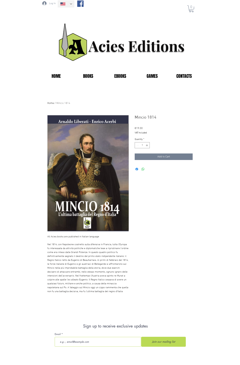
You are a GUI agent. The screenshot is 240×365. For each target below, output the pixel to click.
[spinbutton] (142, 145)
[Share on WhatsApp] (143, 169)
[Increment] (147, 145)
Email (58, 334)
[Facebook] (80, 3)
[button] (191, 8)
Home (50, 103)
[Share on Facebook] (137, 169)
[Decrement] (137, 145)
